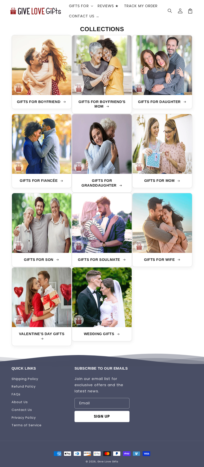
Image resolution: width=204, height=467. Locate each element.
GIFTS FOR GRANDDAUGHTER (99, 183)
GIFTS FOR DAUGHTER (160, 102)
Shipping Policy (25, 379)
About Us (20, 402)
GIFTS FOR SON (39, 260)
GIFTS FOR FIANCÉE (39, 181)
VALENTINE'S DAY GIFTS (42, 334)
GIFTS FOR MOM (160, 181)
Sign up (102, 416)
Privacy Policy (24, 417)
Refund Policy (24, 386)
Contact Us (22, 410)
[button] (170, 11)
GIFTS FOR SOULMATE (99, 260)
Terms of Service (27, 425)
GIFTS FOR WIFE (160, 260)
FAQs (16, 394)
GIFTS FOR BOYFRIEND (39, 102)
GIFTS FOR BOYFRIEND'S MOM (102, 104)
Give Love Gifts (107, 461)
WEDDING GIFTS (99, 334)
